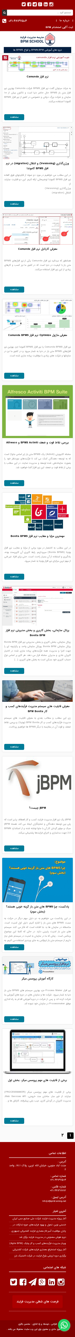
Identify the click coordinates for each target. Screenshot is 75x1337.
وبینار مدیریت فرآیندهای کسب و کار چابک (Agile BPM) (37, 1243)
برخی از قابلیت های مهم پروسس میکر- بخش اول (37, 1080)
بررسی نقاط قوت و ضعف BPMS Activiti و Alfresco (37, 442)
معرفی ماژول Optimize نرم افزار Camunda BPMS (37, 335)
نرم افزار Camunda (38, 76)
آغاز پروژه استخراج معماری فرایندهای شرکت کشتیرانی (39, 1249)
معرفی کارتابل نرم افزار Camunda (37, 249)
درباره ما (64, 20)
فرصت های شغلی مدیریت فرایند (37, 1301)
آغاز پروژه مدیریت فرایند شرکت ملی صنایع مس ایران (39, 1218)
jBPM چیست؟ (37, 808)
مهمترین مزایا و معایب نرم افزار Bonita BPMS (37, 536)
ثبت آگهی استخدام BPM (59, 27)
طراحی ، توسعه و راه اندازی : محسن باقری (37, 1324)
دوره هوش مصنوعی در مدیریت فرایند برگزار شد (42, 1237)
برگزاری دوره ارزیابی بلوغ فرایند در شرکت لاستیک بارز (40, 1256)
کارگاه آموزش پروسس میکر (37, 978)
